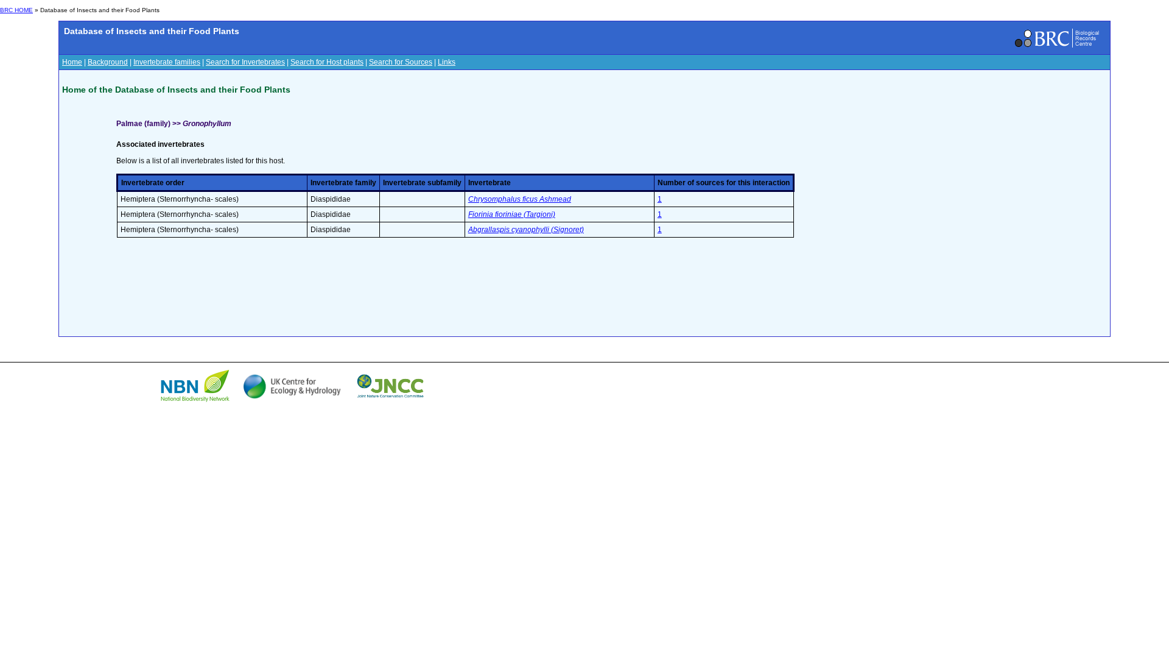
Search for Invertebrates (245, 62)
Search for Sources (400, 62)
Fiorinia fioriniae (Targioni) (511, 214)
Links (446, 62)
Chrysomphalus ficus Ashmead (519, 199)
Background (108, 62)
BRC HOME (16, 10)
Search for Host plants (326, 62)
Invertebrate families (166, 62)
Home (72, 62)
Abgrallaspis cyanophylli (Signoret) (526, 229)
